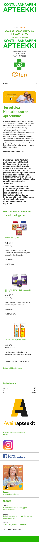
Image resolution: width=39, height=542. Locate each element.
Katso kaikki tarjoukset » (12, 368)
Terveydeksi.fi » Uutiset (12, 529)
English (22, 27)
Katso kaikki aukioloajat (20, 37)
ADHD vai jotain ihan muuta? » (15, 525)
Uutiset (7, 500)
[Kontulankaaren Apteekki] (19, 13)
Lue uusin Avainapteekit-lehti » (11, 493)
